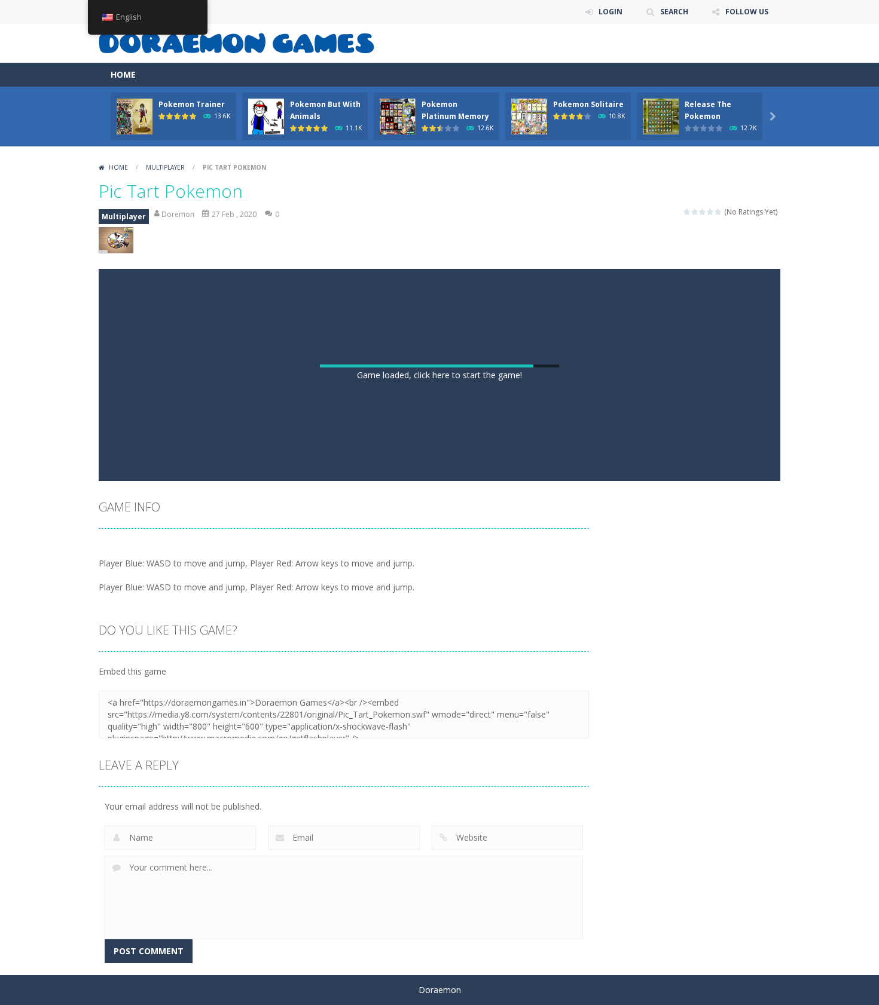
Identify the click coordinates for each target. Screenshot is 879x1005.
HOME (123, 74)
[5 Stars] (718, 212)
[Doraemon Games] (236, 42)
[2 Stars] (695, 212)
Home (118, 167)
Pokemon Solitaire (588, 104)
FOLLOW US (746, 12)
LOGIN (610, 12)
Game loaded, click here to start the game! (439, 375)
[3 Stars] (703, 212)
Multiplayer (165, 167)
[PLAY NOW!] (134, 115)
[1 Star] (687, 212)
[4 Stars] (711, 212)
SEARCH (674, 12)
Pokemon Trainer (191, 104)
